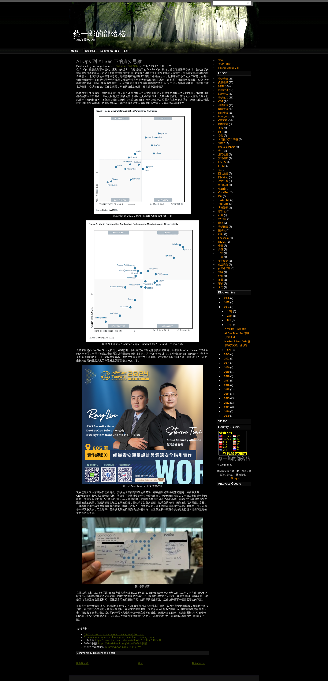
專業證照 (223, 207)
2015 (227, 389)
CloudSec (224, 192)
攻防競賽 (223, 181)
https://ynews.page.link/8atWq (123, 647)
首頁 (140, 663)
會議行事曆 (224, 64)
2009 (227, 415)
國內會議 (223, 109)
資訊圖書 (223, 226)
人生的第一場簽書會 (235, 329)
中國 (221, 245)
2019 (227, 371)
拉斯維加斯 (224, 268)
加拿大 (222, 143)
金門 (221, 287)
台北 (221, 135)
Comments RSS (109, 50)
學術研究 (223, 260)
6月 (229, 349)
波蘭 (221, 275)
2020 (227, 367)
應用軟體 (223, 154)
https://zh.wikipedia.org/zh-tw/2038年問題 (122, 643)
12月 (230, 311)
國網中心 (223, 177)
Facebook (224, 238)
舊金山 (222, 188)
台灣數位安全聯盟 (228, 139)
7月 (229, 324)
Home (74, 50)
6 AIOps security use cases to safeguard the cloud (114, 634)
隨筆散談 (223, 90)
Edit (126, 50)
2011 (227, 407)
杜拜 (221, 215)
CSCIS (222, 162)
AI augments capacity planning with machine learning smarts (120, 637)
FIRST (222, 165)
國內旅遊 (223, 173)
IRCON (222, 241)
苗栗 (221, 279)
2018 (227, 376)
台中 (221, 150)
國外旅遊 (223, 124)
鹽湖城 (222, 230)
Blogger (234, 478)
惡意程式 (223, 93)
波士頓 (222, 219)
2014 (227, 393)
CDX (221, 234)
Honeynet (223, 116)
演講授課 (223, 105)
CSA (221, 101)
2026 (227, 298)
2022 (227, 358)
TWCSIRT (224, 200)
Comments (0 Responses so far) (95, 652)
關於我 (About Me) (228, 67)
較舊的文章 (198, 663)
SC (220, 169)
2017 (227, 380)
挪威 (221, 272)
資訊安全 (121, 66)
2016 (227, 385)
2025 (227, 302)
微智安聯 (223, 264)
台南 (221, 257)
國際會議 (223, 112)
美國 (221, 128)
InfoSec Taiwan (227, 146)
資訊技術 (133, 66)
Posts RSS (89, 50)
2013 (227, 398)
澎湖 (221, 222)
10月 (230, 315)
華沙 (221, 283)
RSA (221, 131)
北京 (221, 253)
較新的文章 (82, 663)
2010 (227, 411)
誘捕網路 (223, 158)
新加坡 (222, 211)
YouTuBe (223, 203)
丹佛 (221, 249)
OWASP (223, 120)
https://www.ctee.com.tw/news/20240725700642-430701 (128, 640)
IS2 (220, 196)
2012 (227, 402)
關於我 (222, 86)
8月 (229, 320)
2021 (227, 363)
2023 (227, 354)
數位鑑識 (223, 184)
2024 (227, 307)
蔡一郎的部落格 (234, 458)
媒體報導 (223, 82)
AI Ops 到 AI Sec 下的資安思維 (109, 61)
